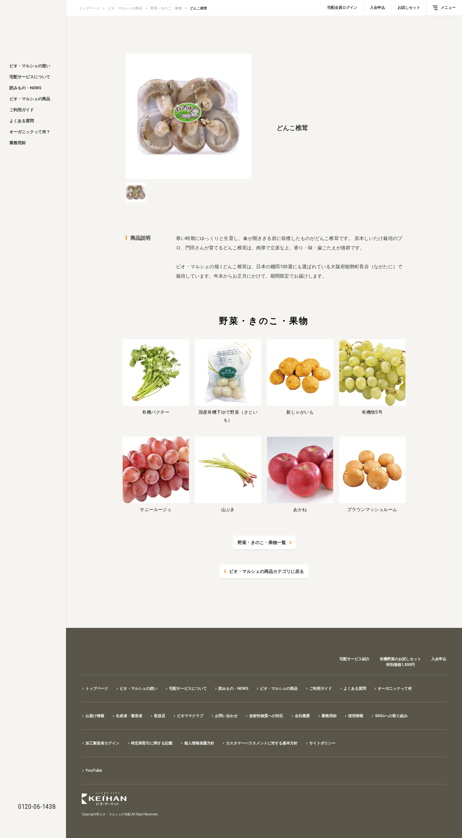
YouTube (93, 770)
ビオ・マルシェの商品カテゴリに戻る (266, 571)
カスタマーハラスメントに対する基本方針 (262, 743)
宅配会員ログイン (342, 7)
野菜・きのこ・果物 (166, 8)
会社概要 (302, 716)
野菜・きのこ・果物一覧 (262, 542)
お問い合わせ (226, 716)
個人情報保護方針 (199, 743)
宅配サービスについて (29, 76)
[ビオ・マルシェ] (33, 29)
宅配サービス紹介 (354, 659)
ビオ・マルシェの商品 (29, 98)
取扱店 (159, 716)
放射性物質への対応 (266, 716)
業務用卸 (17, 142)
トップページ (89, 8)
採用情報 (355, 716)
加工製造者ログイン (102, 743)
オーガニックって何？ (29, 131)
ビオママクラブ (190, 716)
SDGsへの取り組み (391, 716)
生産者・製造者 (129, 716)
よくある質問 (21, 120)
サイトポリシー (322, 743)
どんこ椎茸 (198, 8)
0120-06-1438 (37, 806)
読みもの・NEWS (25, 87)
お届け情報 (94, 716)
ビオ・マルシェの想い (29, 65)
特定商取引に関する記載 (152, 743)
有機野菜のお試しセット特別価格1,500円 (400, 662)
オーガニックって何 (395, 688)
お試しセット (409, 7)
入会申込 (377, 7)
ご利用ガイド (21, 109)
